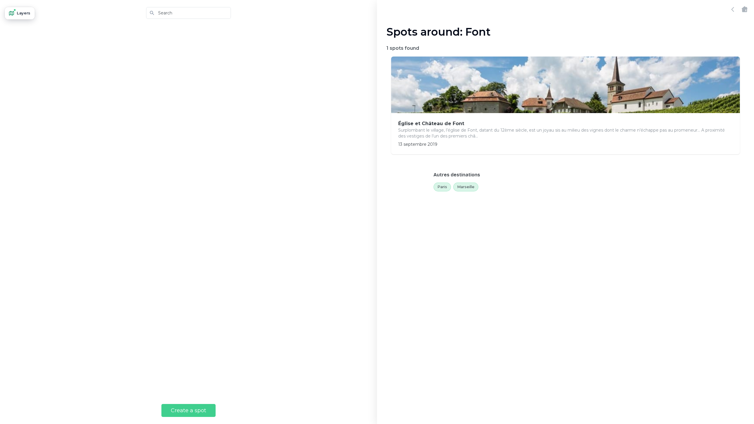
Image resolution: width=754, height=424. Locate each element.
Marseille (465, 186)
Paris (442, 186)
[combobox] (188, 13)
